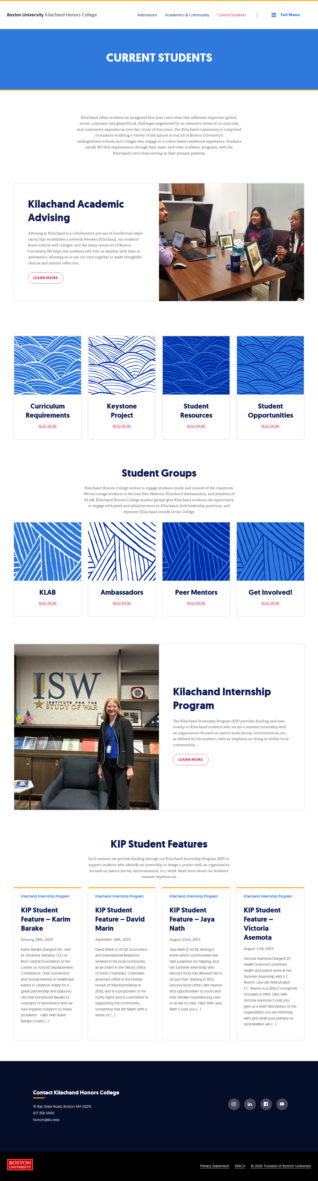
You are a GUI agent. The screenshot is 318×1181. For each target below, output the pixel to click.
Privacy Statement (214, 1166)
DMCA (240, 1166)
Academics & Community (187, 14)
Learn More (45, 277)
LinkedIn (250, 1104)
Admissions (147, 14)
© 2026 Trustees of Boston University (281, 1166)
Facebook (266, 1104)
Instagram (234, 1104)
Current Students (231, 14)
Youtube (282, 1104)
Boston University (20, 1165)
